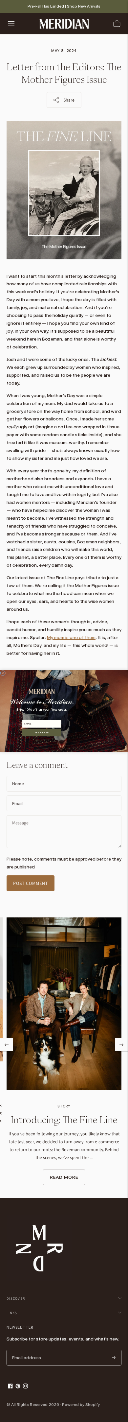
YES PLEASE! (41, 732)
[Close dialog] (3, 673)
